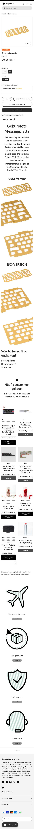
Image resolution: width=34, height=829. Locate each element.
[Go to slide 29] (9, 540)
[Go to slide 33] (14, 540)
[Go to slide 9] (12, 500)
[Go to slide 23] (2, 540)
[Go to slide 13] (3, 421)
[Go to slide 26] (9, 503)
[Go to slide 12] (2, 421)
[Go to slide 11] (14, 500)
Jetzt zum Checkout (17, 110)
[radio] (4, 71)
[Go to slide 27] (7, 540)
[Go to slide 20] (12, 421)
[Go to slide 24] (7, 503)
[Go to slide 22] (14, 421)
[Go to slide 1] (2, 419)
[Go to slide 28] (8, 540)
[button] (27, 4)
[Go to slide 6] (8, 500)
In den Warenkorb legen (23, 98)
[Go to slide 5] (7, 500)
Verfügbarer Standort (11, 85)
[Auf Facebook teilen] (11, 119)
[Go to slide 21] (13, 421)
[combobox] (17, 8)
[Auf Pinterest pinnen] (14, 119)
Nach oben (17, 750)
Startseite (4, 13)
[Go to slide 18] (9, 421)
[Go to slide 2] (8, 463)
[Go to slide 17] (8, 421)
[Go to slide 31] (12, 540)
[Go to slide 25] (8, 503)
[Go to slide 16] (7, 421)
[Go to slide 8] (29, 500)
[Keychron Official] (3, 787)
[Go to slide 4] (26, 537)
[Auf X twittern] (7, 119)
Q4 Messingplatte (12, 13)
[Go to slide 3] (9, 463)
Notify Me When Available (17, 104)
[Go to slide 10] (13, 500)
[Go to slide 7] (9, 500)
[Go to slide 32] (13, 540)
